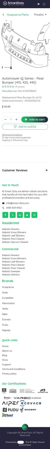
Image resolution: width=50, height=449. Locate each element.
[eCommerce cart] (38, 4)
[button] (40, 14)
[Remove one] (5, 119)
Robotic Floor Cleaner (13, 268)
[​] (9, 292)
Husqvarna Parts (17, 14)
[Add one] (17, 119)
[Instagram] (34, 215)
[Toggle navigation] (44, 4)
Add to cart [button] (36, 119)
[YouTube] (27, 215)
